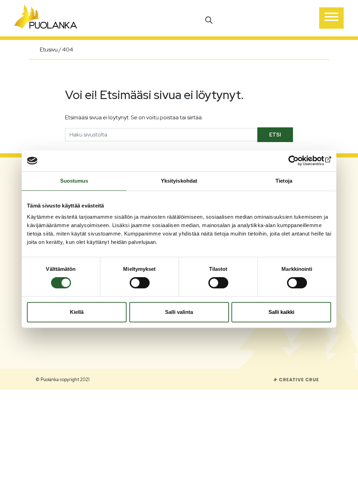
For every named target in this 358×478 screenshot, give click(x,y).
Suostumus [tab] (74, 181)
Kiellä (77, 312)
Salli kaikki (281, 312)
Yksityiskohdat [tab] (179, 181)
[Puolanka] (45, 18)
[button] (209, 19)
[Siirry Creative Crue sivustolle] (296, 379)
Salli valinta (179, 312)
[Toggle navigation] (331, 18)
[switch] (140, 282)
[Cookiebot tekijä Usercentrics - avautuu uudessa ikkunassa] (300, 160)
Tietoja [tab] (283, 181)
